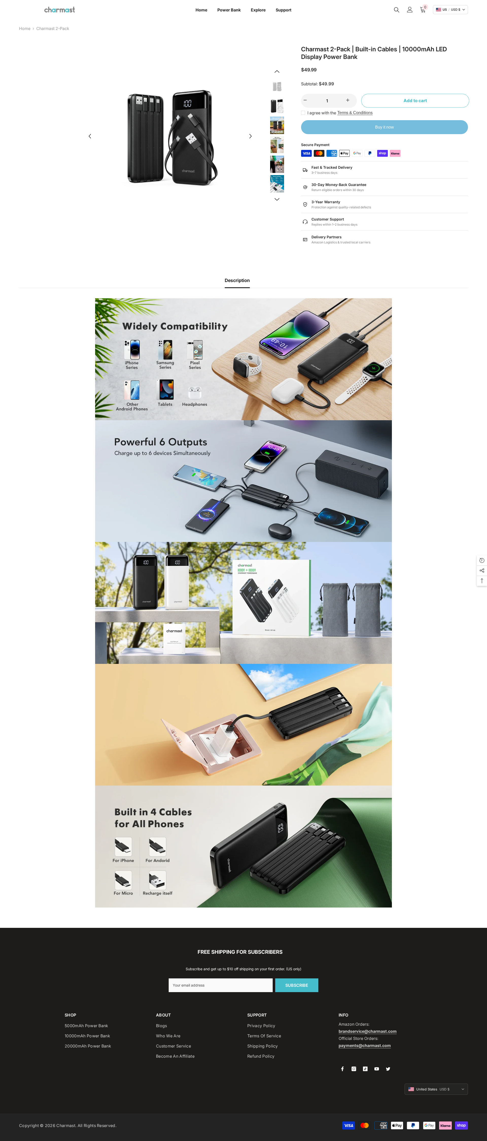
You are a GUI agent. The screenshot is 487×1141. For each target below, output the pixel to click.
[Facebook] (342, 1069)
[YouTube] (376, 1069)
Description (237, 280)
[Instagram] (354, 1069)
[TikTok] (365, 1069)
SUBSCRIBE (296, 985)
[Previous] (90, 136)
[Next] (250, 136)
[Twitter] (388, 1069)
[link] (243, 359)
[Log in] (410, 9)
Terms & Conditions (355, 113)
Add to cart (414, 100)
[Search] (396, 9)
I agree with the (321, 112)
